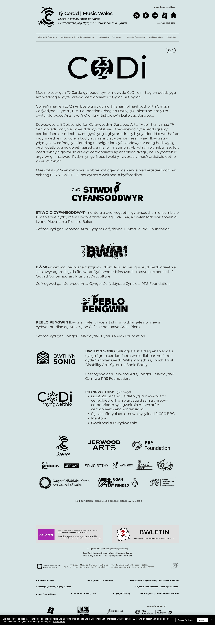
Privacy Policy (59, 621)
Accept (202, 620)
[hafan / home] (173, 15)
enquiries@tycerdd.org (164, 7)
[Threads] (136, 15)
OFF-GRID (99, 396)
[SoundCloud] (155, 15)
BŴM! (41, 267)
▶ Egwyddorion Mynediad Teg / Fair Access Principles (154, 580)
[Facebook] (146, 15)
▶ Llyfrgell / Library (121, 593)
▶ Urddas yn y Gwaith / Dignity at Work (53, 587)
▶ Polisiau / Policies (45, 580)
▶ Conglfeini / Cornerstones (100, 580)
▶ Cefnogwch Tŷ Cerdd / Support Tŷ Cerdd (160, 593)
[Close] (211, 620)
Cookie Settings (185, 620)
